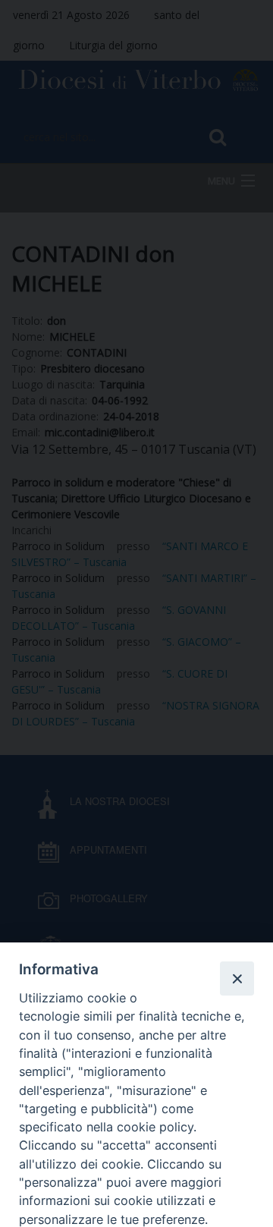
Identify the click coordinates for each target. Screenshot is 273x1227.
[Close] (236, 978)
